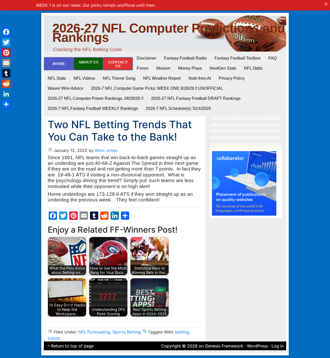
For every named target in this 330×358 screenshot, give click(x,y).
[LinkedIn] (6, 94)
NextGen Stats (223, 68)
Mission (163, 68)
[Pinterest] (6, 52)
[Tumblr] (6, 73)
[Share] (6, 104)
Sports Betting (126, 332)
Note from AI (199, 78)
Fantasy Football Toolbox (237, 58)
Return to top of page (72, 345)
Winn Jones (106, 150)
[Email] (6, 63)
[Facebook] (6, 32)
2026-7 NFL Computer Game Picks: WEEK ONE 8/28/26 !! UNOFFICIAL (157, 88)
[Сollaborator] (244, 182)
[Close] (326, 4)
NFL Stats (57, 78)
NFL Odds (253, 68)
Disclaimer (146, 58)
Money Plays (190, 68)
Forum (142, 68)
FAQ (272, 58)
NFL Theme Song (119, 78)
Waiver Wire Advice (65, 88)
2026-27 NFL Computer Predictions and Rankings (168, 33)
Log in (277, 345)
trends (54, 338)
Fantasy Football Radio (185, 58)
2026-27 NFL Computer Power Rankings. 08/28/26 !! (95, 98)
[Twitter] (6, 42)
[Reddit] (6, 83)
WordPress (257, 345)
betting (182, 332)
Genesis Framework (224, 345)
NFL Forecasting (94, 332)
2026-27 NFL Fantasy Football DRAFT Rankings (196, 98)
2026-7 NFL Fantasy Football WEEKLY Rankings (93, 108)
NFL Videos (84, 78)
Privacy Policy (232, 78)
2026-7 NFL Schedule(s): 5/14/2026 (178, 108)
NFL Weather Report (162, 78)
